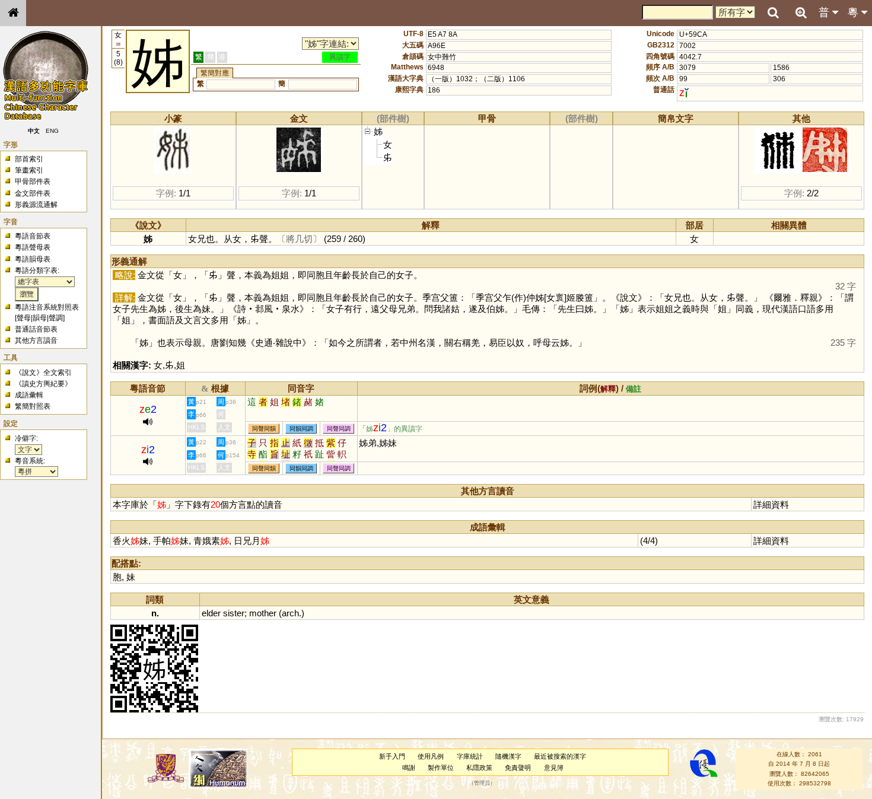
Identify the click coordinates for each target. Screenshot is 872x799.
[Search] (773, 13)
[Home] (13, 13)
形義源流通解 (36, 204)
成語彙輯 (29, 395)
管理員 (482, 783)
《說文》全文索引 (43, 372)
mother (262, 613)
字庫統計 (470, 756)
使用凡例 (431, 756)
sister (233, 613)
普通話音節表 (36, 329)
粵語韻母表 (32, 259)
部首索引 (29, 159)
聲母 (24, 318)
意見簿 (554, 767)
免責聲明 (518, 767)
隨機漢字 (508, 756)
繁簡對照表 (32, 406)
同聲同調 (339, 428)
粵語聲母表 (32, 247)
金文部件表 (32, 193)
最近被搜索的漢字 (560, 756)
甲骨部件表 (32, 181)
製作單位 (441, 767)
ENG (52, 131)
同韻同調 (301, 428)
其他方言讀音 (36, 340)
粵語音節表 (32, 236)
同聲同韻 (264, 428)
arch (290, 613)
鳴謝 (408, 767)
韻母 (40, 318)
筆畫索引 (29, 170)
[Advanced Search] (801, 12)
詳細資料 (771, 504)
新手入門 (392, 756)
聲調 (56, 318)
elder (211, 613)
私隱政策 (479, 767)
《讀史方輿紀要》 (43, 384)
